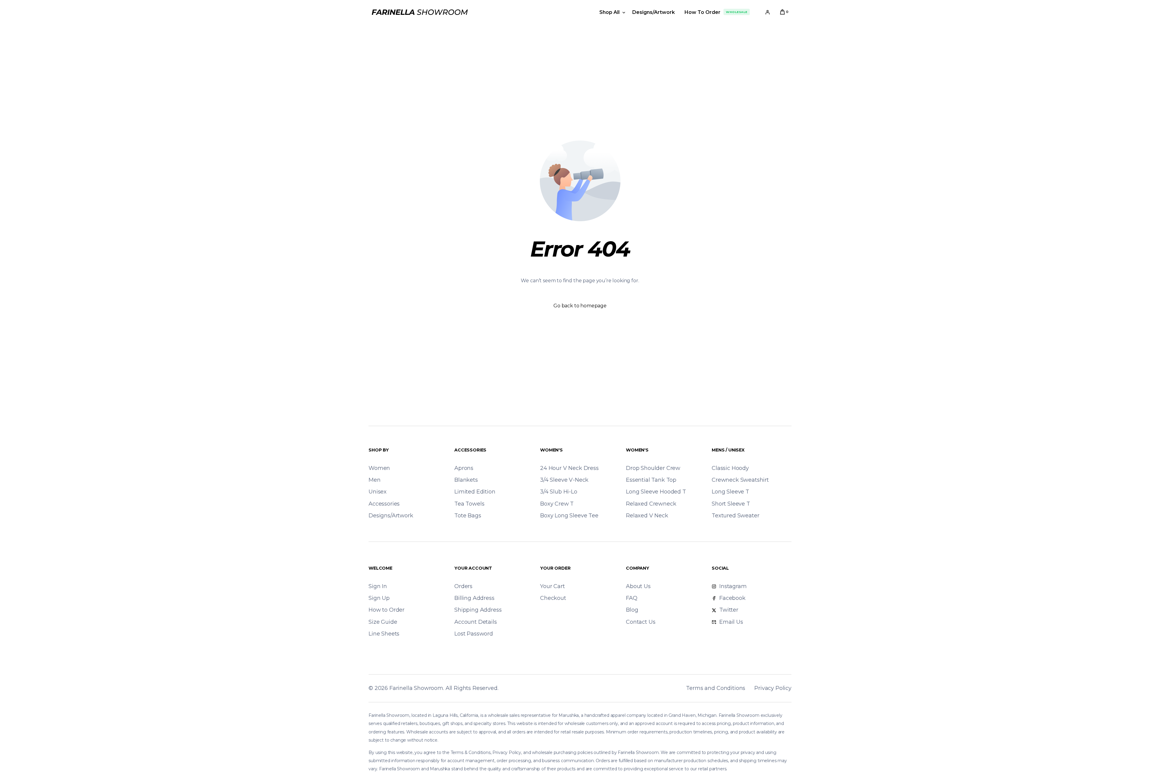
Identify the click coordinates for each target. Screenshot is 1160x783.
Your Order (555, 568)
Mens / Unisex (728, 450)
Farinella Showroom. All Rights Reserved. (443, 688)
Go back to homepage (580, 306)
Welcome (380, 568)
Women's (551, 450)
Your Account (473, 568)
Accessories (470, 450)
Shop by (379, 450)
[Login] (767, 12)
